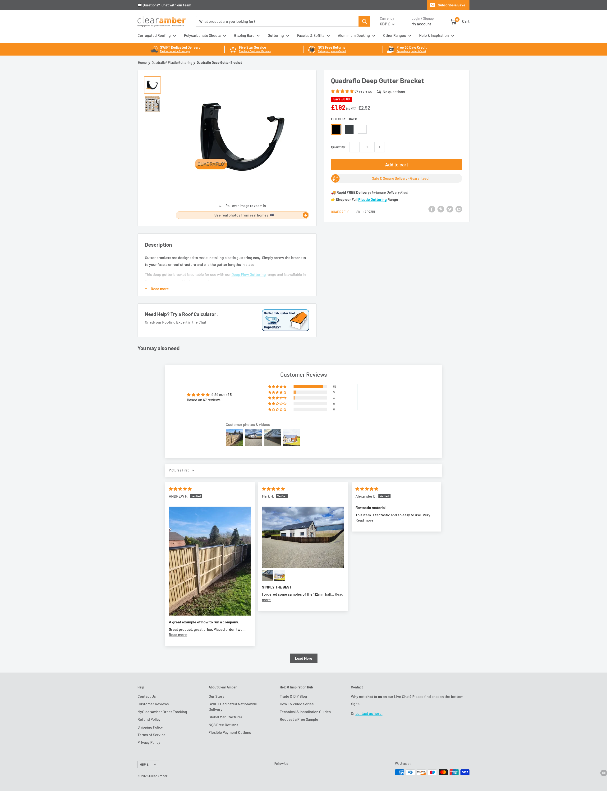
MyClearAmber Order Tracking (162, 711)
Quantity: (338, 147)
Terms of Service (152, 734)
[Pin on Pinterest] (440, 208)
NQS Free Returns (223, 724)
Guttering (276, 35)
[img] (180, 488)
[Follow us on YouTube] (603, 772)
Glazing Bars (244, 35)
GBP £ (144, 764)
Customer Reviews (153, 704)
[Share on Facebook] (431, 208)
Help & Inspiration (434, 35)
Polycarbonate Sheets (202, 35)
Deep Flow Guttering (248, 274)
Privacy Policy (149, 742)
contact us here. (368, 713)
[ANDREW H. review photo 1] (210, 561)
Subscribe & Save (451, 5)
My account (421, 23)
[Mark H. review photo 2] (267, 575)
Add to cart (396, 164)
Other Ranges (394, 35)
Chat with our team (176, 5)
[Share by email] (458, 208)
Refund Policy (149, 719)
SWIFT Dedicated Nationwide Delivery (233, 706)
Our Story (216, 696)
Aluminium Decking (354, 35)
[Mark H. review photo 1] (303, 537)
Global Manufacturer (225, 717)
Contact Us (147, 696)
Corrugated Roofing (154, 35)
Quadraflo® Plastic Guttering (172, 63)
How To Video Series (297, 704)
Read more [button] (178, 634)
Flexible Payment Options (230, 732)
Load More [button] (303, 658)
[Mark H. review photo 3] (279, 575)
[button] (342, 91)
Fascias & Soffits (311, 35)
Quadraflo (340, 212)
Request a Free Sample (299, 719)
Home (142, 63)
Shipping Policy (150, 727)
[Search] (364, 21)
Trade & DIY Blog (293, 696)
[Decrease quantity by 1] (354, 147)
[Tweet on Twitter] (449, 208)
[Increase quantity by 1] (380, 147)
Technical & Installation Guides (305, 711)
